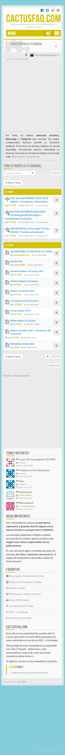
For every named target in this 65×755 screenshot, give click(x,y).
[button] (48, 33)
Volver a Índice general (17, 375)
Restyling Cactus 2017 (22, 343)
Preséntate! (43, 205)
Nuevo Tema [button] (14, 182)
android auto (25, 492)
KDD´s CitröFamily (18, 612)
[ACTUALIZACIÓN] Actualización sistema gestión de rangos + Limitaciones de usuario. (25, 215)
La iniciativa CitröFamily (19, 618)
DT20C (12, 205)
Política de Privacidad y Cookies (25, 582)
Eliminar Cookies (16, 588)
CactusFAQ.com (33, 18)
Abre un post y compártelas (26, 156)
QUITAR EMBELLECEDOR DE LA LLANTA (31, 251)
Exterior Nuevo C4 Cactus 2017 (27, 271)
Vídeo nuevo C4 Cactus (22, 320)
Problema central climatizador (34, 470)
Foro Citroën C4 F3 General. (23, 166)
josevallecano (22, 254)
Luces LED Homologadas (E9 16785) (37, 459)
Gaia (16, 347)
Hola (21, 481)
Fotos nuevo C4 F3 (20, 310)
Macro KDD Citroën (19, 600)
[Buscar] (32, 173)
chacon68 (19, 264)
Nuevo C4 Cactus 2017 (22, 290)
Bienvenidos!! (25, 502)
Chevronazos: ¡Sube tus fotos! (25, 594)
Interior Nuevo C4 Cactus (24, 281)
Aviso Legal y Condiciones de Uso (26, 576)
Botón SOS (16, 261)
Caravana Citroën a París (21, 606)
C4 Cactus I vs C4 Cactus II (24, 300)
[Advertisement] (32, 97)
